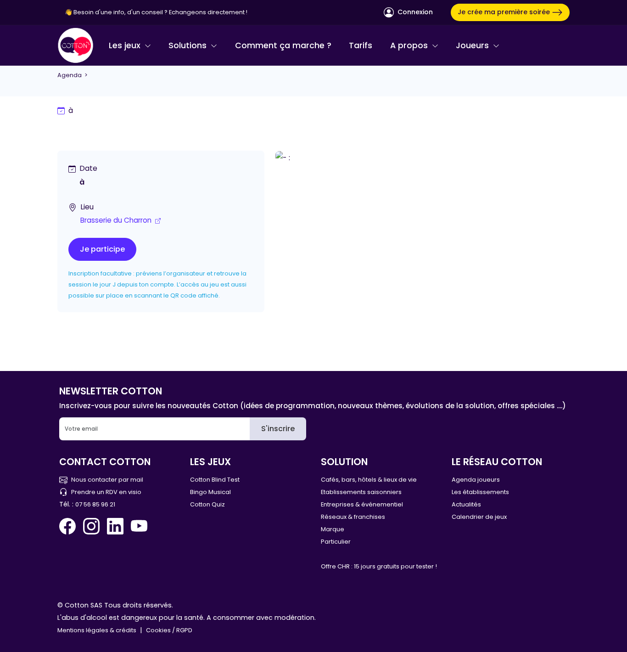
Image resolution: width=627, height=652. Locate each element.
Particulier (336, 541)
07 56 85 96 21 (95, 504)
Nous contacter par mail (107, 479)
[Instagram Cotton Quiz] (91, 526)
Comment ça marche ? (283, 45)
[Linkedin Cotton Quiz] (115, 526)
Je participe (102, 249)
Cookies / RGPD (169, 630)
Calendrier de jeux (479, 516)
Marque (332, 529)
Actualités (466, 504)
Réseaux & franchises (353, 516)
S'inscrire (278, 428)
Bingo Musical (210, 492)
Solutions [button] (188, 45)
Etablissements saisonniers (361, 492)
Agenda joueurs (476, 479)
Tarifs (360, 45)
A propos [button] (410, 45)
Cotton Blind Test (215, 479)
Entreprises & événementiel (362, 504)
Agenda (69, 75)
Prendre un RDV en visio (106, 492)
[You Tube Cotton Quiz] (139, 526)
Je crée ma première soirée (505, 12)
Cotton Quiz (207, 504)
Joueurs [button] (473, 45)
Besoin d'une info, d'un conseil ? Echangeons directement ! (160, 12)
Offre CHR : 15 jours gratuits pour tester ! (379, 566)
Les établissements (480, 492)
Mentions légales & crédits (96, 630)
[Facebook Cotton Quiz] (69, 526)
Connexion (414, 12)
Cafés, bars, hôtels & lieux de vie (369, 479)
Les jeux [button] (126, 45)
